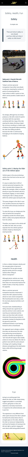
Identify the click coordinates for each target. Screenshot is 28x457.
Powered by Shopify (14, 453)
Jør (5, 450)
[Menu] (2, 3)
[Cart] (26, 3)
